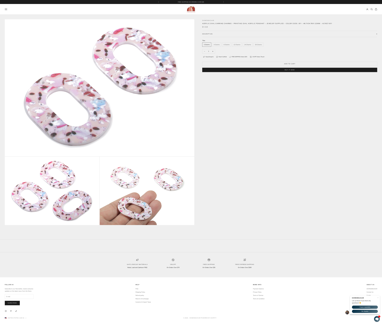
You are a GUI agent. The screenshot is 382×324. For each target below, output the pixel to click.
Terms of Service (258, 295)
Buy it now (290, 70)
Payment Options (258, 289)
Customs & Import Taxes (143, 302)
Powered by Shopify (209, 318)
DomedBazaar (208, 20)
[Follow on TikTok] (16, 311)
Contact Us (370, 292)
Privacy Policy (257, 292)
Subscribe (12, 303)
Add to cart (289, 64)
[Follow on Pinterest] (11, 311)
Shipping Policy (140, 292)
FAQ (136, 289)
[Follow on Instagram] (6, 311)
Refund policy (139, 295)
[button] (377, 319)
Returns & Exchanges (142, 299)
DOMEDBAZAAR (372, 289)
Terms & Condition (259, 299)
